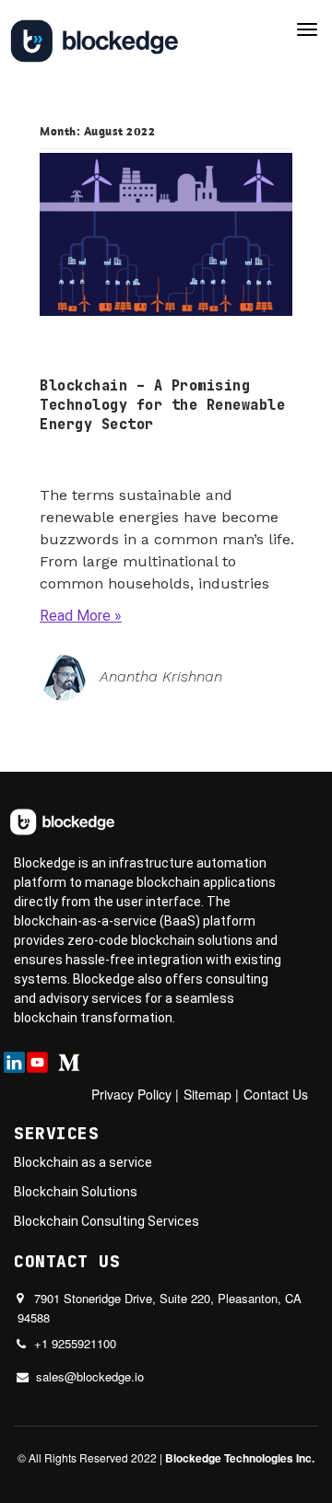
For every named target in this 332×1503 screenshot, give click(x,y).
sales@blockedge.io (90, 1376)
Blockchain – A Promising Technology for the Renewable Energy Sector (162, 405)
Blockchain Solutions (75, 1191)
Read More (75, 615)
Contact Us (275, 1094)
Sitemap (207, 1094)
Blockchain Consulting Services (106, 1221)
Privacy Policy (131, 1094)
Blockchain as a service (83, 1162)
